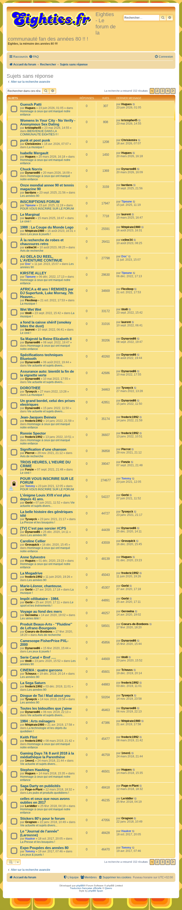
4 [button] (167, 91)
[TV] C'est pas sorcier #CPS (43, 528)
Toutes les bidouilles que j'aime (46, 708)
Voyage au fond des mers (41, 611)
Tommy (30, 486)
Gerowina (31, 615)
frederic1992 (33, 421)
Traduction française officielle (86, 888)
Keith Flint (28, 737)
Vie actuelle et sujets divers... (45, 365)
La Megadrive (31, 573)
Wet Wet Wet (30, 309)
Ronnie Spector (33, 433)
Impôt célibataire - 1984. (39, 599)
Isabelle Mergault (34, 153)
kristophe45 (33, 127)
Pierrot (29, 453)
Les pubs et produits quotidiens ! (48, 792)
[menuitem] (34, 57)
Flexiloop (31, 300)
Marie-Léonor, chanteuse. (41, 586)
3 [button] (162, 91)
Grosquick (32, 544)
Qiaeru (108, 888)
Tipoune (30, 205)
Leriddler (31, 806)
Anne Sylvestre (32, 557)
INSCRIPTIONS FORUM (40, 202)
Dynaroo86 (32, 172)
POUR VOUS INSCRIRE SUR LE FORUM (47, 208)
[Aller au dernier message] (134, 104)
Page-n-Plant (33, 789)
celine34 (30, 247)
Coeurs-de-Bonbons (38, 631)
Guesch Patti (30, 104)
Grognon (31, 822)
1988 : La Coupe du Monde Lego (46, 227)
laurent (30, 218)
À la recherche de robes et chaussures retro (42, 242)
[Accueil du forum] (52, 19)
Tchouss (30, 673)
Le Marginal (30, 214)
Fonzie (29, 469)
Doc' (28, 264)
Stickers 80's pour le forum (42, 818)
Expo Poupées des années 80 (44, 848)
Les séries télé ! (30, 618)
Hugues (30, 108)
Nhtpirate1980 (34, 231)
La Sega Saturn (33, 683)
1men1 (29, 760)
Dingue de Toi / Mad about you (45, 696)
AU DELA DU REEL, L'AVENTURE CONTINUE (41, 258)
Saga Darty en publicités (40, 786)
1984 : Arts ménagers (37, 721)
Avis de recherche (31, 250)
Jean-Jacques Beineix (38, 417)
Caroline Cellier (33, 541)
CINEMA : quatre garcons (41, 670)
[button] (173, 91)
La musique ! (35, 147)
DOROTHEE (30, 388)
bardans (30, 192)
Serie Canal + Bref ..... (38, 657)
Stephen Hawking (34, 770)
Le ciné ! (25, 221)
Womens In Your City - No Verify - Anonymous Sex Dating (47, 122)
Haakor (30, 838)
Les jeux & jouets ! (39, 234)
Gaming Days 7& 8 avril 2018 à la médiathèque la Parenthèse (47, 755)
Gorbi (28, 502)
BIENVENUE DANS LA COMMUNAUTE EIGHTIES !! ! (39, 132)
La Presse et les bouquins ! (37, 522)
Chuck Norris (31, 169)
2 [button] (157, 91)
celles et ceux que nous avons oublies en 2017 (45, 800)
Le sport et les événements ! (46, 604)
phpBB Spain (95, 890)
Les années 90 (29, 196)
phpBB (80, 885)
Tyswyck (31, 391)
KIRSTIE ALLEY (33, 273)
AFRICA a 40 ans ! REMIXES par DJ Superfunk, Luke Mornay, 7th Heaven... (46, 293)
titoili (28, 313)
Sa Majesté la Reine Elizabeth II (46, 339)
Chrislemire (33, 144)
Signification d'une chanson (43, 449)
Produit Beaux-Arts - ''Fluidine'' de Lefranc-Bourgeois (46, 626)
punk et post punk (35, 140)
